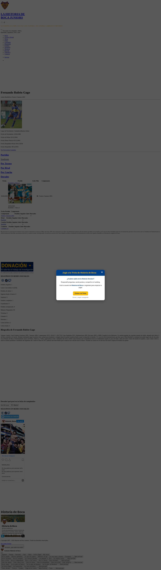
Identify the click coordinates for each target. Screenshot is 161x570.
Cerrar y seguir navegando (80, 297)
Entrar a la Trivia (80, 293)
